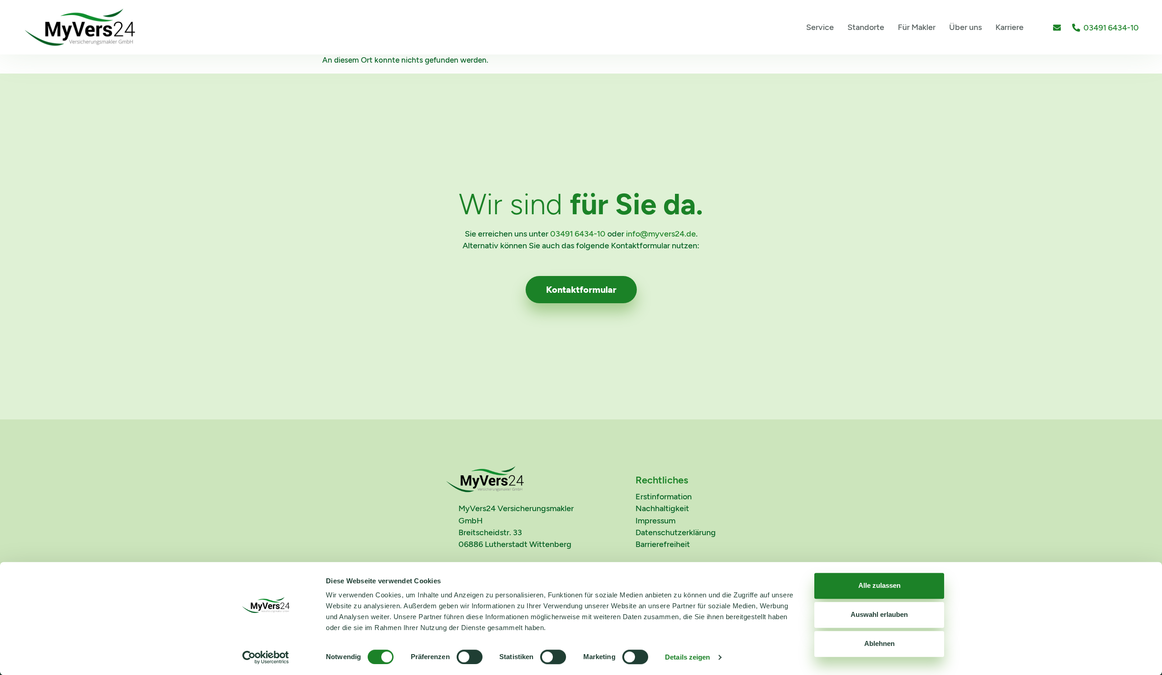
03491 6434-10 (578, 233)
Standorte (865, 27)
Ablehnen (879, 643)
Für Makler (917, 27)
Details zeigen (687, 657)
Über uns (965, 27)
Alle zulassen (879, 585)
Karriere (1009, 27)
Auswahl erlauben (879, 614)
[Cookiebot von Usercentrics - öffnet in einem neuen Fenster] (265, 657)
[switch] (470, 657)
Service (820, 27)
